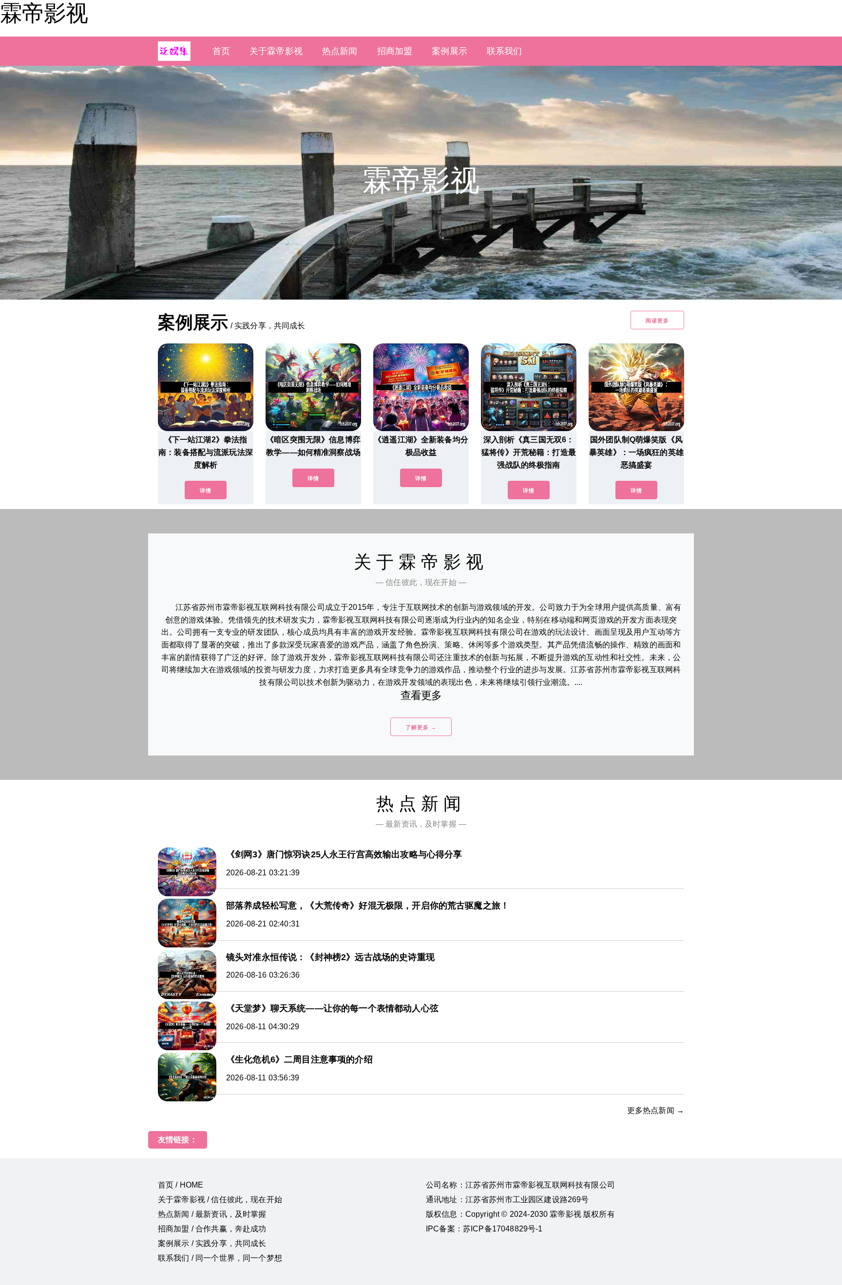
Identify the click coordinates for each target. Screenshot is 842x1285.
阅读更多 (657, 320)
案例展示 (449, 51)
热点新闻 (340, 51)
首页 (221, 51)
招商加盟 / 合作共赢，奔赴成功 (212, 1229)
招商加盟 (395, 51)
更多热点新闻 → (655, 1110)
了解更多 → (421, 727)
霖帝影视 (44, 13)
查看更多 (421, 695)
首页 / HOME (180, 1185)
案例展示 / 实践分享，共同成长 (212, 1243)
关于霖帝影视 (276, 51)
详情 (205, 490)
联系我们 (504, 51)
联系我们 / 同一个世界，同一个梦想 (220, 1258)
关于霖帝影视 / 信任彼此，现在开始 (220, 1199)
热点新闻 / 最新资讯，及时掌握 (212, 1214)
